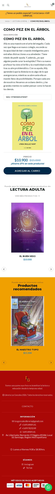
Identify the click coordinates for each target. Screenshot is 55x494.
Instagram (29, 464)
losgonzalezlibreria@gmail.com (29, 421)
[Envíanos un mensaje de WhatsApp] (48, 487)
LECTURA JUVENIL (19, 21)
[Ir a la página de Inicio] (27, 5)
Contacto (27, 407)
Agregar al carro (27, 170)
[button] (4, 269)
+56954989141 (29, 425)
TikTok (29, 468)
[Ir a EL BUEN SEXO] (27, 228)
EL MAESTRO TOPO (28, 349)
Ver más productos (26, 196)
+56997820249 (29, 428)
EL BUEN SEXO (28, 256)
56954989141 (29, 432)
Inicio (7, 21)
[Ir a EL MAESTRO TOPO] (27, 321)
